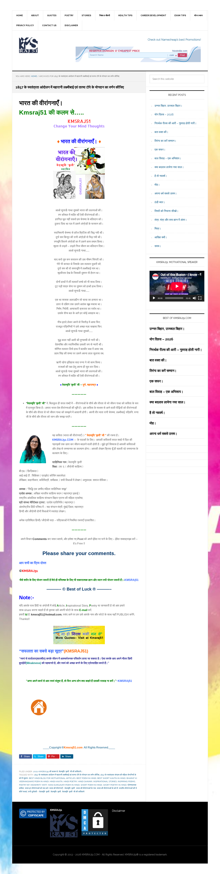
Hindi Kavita (56, 781)
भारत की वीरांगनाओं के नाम (86, 788)
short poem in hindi (91, 785)
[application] (177, 286)
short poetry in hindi (114, 785)
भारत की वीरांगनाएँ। (41, 102)
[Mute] (194, 298)
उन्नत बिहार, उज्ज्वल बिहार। (168, 105)
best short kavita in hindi (111, 778)
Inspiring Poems (126, 781)
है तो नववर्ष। (161, 176)
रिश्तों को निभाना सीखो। (167, 211)
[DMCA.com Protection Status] (94, 834)
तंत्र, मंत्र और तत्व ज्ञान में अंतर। (171, 219)
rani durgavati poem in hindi (64, 785)
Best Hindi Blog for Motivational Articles (52, 778)
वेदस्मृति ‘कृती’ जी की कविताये (73, 791)
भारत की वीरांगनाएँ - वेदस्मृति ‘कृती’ (62, 788)
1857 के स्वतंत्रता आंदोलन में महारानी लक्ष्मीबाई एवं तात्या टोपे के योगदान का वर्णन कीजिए (66, 775)
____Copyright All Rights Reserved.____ (79, 747)
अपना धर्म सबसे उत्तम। (166, 193)
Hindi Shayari (85, 781)
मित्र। (158, 228)
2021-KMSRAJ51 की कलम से (45, 771)
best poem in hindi (86, 778)
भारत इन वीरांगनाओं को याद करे (36, 788)
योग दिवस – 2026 (164, 114)
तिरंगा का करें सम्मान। (165, 140)
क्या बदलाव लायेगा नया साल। (169, 167)
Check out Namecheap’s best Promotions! (174, 39)
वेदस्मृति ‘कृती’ (56, 791)
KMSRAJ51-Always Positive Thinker (41, 45)
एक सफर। (160, 149)
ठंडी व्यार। (160, 202)
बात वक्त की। (161, 132)
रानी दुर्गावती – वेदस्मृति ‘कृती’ (39, 791)
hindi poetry (70, 781)
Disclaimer (118, 810)
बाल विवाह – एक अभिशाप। (168, 158)
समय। (158, 246)
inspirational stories (105, 781)
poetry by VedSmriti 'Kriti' (33, 785)
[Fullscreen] (200, 298)
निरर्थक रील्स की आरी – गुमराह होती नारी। (176, 123)
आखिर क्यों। (161, 237)
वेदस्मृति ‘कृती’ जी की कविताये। (70, 771)
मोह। (157, 184)
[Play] (154, 298)
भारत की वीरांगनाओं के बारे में (107, 788)
